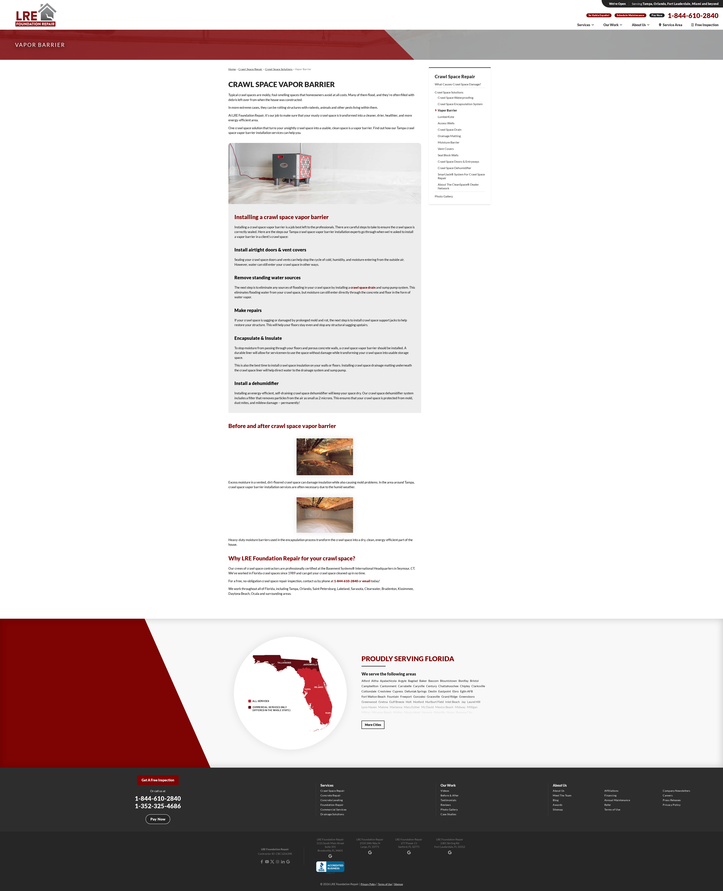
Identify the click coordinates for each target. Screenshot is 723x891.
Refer (607, 804)
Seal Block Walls (448, 155)
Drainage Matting (449, 136)
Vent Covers (446, 148)
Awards (557, 804)
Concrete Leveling (331, 800)
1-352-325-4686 (158, 806)
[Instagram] (277, 861)
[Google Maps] (288, 861)
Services (583, 25)
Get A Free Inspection (158, 780)
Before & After (450, 795)
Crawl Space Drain (449, 129)
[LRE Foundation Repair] (36, 15)
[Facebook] (261, 861)
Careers (668, 795)
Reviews (446, 804)
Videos (445, 790)
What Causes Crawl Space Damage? (458, 84)
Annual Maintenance (617, 800)
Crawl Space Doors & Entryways (458, 161)
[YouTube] (267, 861)
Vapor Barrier (447, 110)
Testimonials (448, 800)
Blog (555, 800)
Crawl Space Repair (455, 76)
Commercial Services (333, 809)
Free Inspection (706, 25)
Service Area (672, 25)
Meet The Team (562, 795)
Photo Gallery (444, 196)
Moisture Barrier (448, 142)
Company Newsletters (676, 790)
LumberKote (446, 116)
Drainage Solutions (332, 814)
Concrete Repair (330, 795)
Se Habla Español (599, 15)
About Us (639, 25)
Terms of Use (612, 809)
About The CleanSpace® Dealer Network (458, 186)
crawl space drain (363, 287)
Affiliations (611, 790)
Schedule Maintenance (630, 15)
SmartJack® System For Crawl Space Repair (461, 176)
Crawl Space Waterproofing (455, 97)
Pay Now (657, 15)
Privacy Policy (672, 804)
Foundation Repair (332, 804)
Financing (610, 795)
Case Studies (448, 814)
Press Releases (672, 800)
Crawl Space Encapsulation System (460, 104)
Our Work (611, 25)
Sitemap (558, 809)
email (366, 581)
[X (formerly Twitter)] (272, 861)
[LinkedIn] (283, 861)
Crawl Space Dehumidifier (454, 168)
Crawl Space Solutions (449, 92)
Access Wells (446, 123)
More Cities (373, 724)
